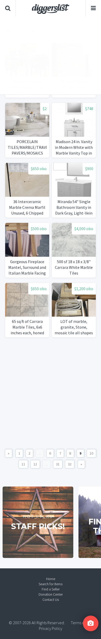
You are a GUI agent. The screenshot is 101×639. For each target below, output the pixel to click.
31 (58, 464)
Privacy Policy (50, 628)
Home (50, 578)
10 (91, 453)
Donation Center (51, 594)
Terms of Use (81, 622)
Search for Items (50, 584)
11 (23, 464)
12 (35, 464)
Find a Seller (51, 589)
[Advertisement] (50, 55)
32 (69, 464)
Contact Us (50, 599)
